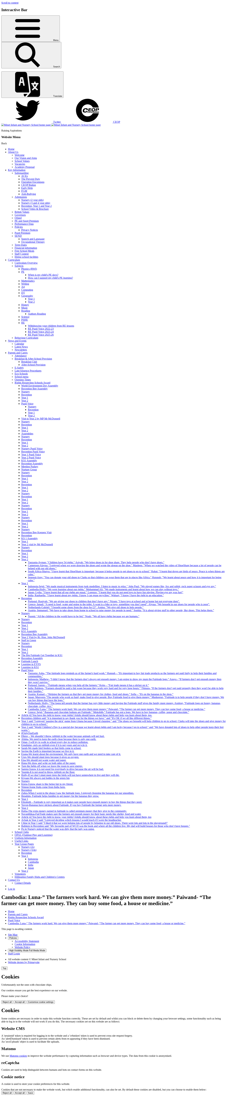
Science (25, 316)
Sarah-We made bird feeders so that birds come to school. (51, 748)
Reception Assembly (32, 463)
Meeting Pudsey (29, 466)
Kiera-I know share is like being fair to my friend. (47, 784)
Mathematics (28, 280)
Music (24, 307)
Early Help (27, 188)
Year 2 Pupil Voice (31, 457)
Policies (19, 226)
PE (22, 271)
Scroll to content (9, 2)
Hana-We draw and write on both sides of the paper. (48, 763)
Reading (25, 310)
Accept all (20, 1002)
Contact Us (14, 879)
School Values (22, 161)
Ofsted (18, 218)
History (25, 304)
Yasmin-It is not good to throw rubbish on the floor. (48, 772)
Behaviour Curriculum (26, 337)
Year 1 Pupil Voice (31, 454)
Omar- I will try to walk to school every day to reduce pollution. (54, 742)
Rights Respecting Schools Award (32, 382)
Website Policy (22, 947)
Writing (25, 283)
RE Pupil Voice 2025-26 (41, 334)
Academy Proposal (25, 167)
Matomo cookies (18, 1055)
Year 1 (31, 298)
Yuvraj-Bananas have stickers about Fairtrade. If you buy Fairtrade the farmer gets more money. (71, 805)
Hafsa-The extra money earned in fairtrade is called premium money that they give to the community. (74, 811)
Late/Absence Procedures (28, 370)
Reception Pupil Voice (33, 451)
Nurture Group (29, 469)
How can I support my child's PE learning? (50, 277)
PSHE (24, 319)
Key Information (16, 170)
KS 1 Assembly (29, 538)
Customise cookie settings (41, 1002)
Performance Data (24, 223)
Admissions (21, 197)
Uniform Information (26, 838)
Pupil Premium (22, 232)
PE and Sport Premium (27, 220)
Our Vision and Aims (26, 158)
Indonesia (33, 859)
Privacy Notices (29, 229)
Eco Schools (21, 373)
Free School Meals (24, 250)
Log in (11, 888)
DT (23, 292)
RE (23, 322)
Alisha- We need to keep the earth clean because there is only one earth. (58, 739)
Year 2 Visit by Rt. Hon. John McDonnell (43, 637)
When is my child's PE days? (43, 274)
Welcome (19, 155)
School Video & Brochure (35, 209)
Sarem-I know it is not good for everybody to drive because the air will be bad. (62, 769)
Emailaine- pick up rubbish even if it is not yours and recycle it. (54, 745)
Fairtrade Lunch (29, 661)
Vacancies (20, 164)
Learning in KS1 (30, 667)
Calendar (19, 343)
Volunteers (20, 874)
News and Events (17, 340)
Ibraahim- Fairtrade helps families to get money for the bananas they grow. (60, 796)
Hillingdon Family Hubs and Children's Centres (40, 877)
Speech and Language (33, 238)
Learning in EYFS (31, 664)
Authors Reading (37, 313)
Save (30, 1093)
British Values (22, 212)
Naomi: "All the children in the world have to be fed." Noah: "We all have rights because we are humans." (83, 616)
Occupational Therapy (33, 241)
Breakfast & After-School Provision (33, 358)
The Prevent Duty (30, 179)
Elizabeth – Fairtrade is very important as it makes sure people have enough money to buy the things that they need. (81, 802)
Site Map (12, 934)
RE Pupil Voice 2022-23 (41, 328)
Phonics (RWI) (29, 268)
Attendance (21, 355)
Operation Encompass (32, 182)
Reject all (7, 1002)
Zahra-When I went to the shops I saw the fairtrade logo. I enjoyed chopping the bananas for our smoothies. (77, 793)
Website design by (24, 962)
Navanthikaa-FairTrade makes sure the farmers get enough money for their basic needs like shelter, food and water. (81, 814)
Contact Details (23, 882)
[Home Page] (51, 124)
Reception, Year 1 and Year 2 (36, 206)
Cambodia (33, 862)
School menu (21, 376)
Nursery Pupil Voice (32, 448)
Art (23, 286)
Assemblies (27, 433)
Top (4, 968)
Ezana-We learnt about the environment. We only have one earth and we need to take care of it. (71, 754)
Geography (27, 295)
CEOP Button (28, 185)
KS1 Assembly (29, 460)
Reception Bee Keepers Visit (36, 532)
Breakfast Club (29, 361)
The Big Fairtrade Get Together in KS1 (41, 655)
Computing (27, 289)
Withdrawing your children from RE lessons (51, 325)
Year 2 (31, 301)
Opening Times (23, 379)
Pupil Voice (27, 403)
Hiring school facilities (26, 256)
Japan (31, 868)
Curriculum (14, 259)
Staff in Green (28, 640)
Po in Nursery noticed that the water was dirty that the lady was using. (58, 829)
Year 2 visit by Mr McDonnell (37, 544)
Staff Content (22, 253)
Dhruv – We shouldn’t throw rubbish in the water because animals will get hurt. (63, 736)
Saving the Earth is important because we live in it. (47, 751)
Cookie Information (25, 944)
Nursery (25, 391)
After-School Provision (33, 364)
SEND (18, 235)
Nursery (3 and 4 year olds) (35, 203)
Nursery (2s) (27, 847)
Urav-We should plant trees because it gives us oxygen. (50, 757)
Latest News (21, 346)
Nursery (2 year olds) (32, 200)
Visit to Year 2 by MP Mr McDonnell (40, 418)
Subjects (19, 265)
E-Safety (19, 367)
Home (11, 149)
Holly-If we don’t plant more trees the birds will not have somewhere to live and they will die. (70, 775)
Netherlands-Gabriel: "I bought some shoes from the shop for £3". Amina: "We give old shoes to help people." (86, 607)
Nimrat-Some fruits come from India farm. (43, 787)
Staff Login (14, 953)
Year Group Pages (24, 844)
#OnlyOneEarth (29, 733)
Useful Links (21, 841)
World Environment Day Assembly (39, 385)
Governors (20, 215)
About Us (13, 152)
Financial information (26, 247)
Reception (26, 394)
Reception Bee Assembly (34, 388)
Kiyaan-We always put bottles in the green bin (45, 778)
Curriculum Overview (26, 262)
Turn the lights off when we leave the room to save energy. (52, 766)
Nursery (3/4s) (28, 850)
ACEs (24, 176)
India (30, 865)
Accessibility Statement (27, 941)
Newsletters (21, 349)
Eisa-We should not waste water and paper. (43, 760)
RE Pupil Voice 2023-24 (41, 331)
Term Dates (21, 244)
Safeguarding (22, 173)
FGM (24, 191)
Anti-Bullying (28, 194)
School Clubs (22, 832)
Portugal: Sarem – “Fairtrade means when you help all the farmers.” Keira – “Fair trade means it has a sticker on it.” (88, 685)
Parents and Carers (18, 352)
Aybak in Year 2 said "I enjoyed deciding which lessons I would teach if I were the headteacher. (71, 820)
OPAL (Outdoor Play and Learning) (34, 835)
